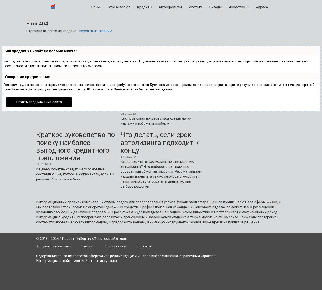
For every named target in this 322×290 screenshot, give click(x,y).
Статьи (86, 246)
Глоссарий (144, 246)
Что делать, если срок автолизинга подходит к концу (159, 142)
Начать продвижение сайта (39, 102)
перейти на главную (95, 31)
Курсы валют (119, 7)
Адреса (262, 7)
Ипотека (196, 7)
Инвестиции (238, 7)
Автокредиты (170, 7)
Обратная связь (115, 246)
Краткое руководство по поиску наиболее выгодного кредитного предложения (75, 146)
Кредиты (144, 7)
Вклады (215, 7)
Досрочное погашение (54, 246)
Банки (96, 7)
